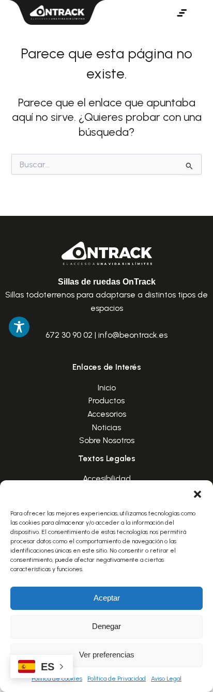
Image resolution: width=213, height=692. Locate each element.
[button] (197, 493)
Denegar (106, 626)
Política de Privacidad (116, 678)
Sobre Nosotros (106, 440)
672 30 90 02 (69, 335)
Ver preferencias (106, 654)
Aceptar (107, 597)
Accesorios (106, 414)
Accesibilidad (107, 478)
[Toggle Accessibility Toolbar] (19, 327)
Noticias (106, 427)
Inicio (107, 387)
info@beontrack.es (133, 335)
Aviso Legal (166, 678)
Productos (106, 400)
